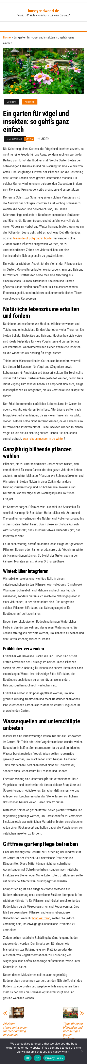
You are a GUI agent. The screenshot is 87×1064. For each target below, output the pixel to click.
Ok (28, 1058)
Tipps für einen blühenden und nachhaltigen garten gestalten (73, 1031)
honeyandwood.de (43, 10)
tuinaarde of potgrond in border (33, 238)
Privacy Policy (54, 1058)
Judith (45, 138)
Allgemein (29, 101)
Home (7, 37)
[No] (82, 1051)
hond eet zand (41, 918)
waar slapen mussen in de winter (43, 439)
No (37, 1058)
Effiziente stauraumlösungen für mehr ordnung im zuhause (15, 1029)
